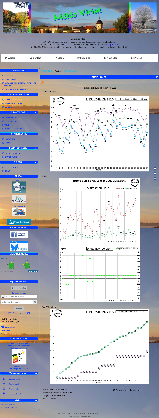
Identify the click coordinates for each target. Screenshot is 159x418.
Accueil (58, 71)
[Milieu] (155, 173)
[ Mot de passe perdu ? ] (19, 313)
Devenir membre (19, 288)
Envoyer (19, 308)
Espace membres (23, 281)
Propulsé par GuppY (65, 414)
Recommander (14, 384)
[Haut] (155, 168)
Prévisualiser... (122, 390)
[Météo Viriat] (80, 18)
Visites (26, 400)
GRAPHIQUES (98, 77)
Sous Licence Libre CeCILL (91, 414)
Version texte (13, 389)
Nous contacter (14, 379)
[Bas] (155, 178)
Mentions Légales (15, 394)
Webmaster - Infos (23, 373)
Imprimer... (137, 390)
